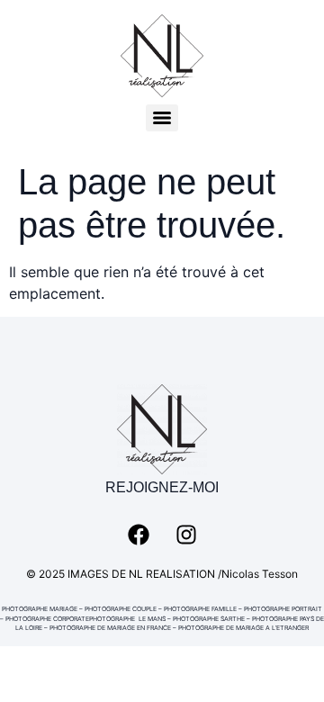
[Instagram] (186, 534)
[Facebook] (138, 534)
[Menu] (162, 117)
